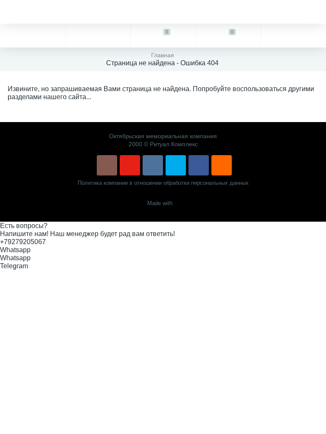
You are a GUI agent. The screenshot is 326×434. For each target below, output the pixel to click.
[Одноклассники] (221, 165)
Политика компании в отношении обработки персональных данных (163, 183)
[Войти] (293, 35)
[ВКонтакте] (153, 165)
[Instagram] (107, 165)
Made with (159, 203)
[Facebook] (198, 165)
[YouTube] (130, 165)
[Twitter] (176, 165)
